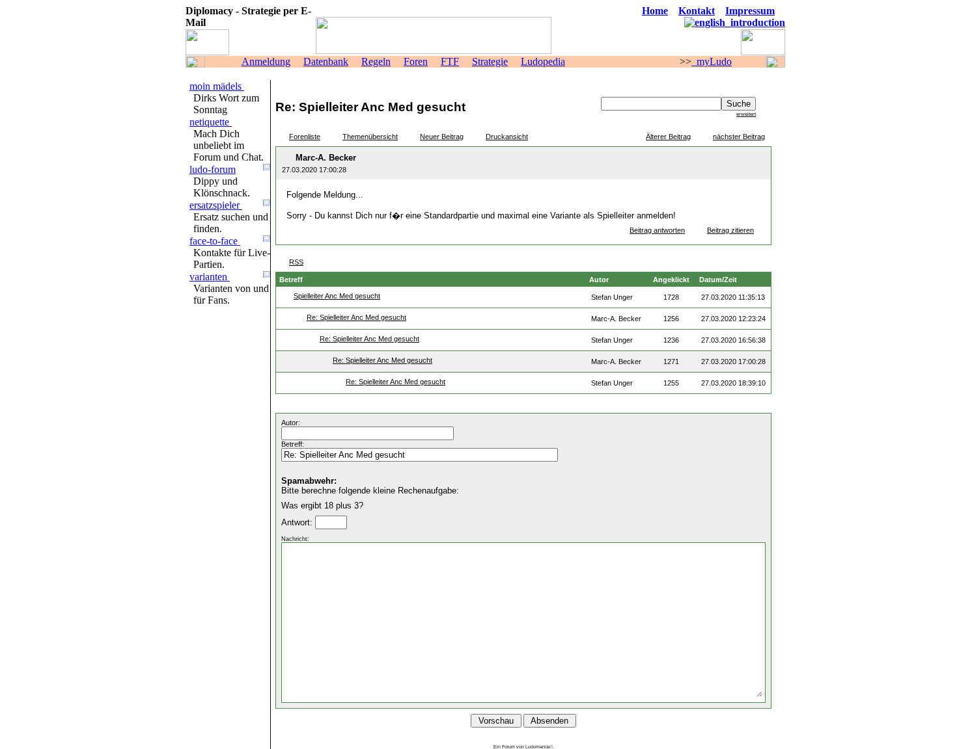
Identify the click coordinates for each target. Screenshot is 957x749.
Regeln (376, 61)
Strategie (490, 61)
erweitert (746, 114)
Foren (416, 61)
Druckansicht (507, 136)
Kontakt (696, 10)
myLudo (711, 61)
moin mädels (216, 86)
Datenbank (325, 61)
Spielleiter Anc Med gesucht (337, 296)
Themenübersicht (370, 136)
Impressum (750, 10)
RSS (296, 262)
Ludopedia (543, 61)
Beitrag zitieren (730, 230)
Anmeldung (266, 61)
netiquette (210, 121)
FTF (450, 61)
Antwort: (298, 522)
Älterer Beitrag (668, 136)
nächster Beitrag (739, 136)
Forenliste (304, 136)
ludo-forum (212, 169)
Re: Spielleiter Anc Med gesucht (356, 317)
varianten (209, 276)
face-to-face (214, 240)
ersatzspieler (215, 205)
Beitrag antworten (657, 230)
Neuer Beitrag (442, 136)
